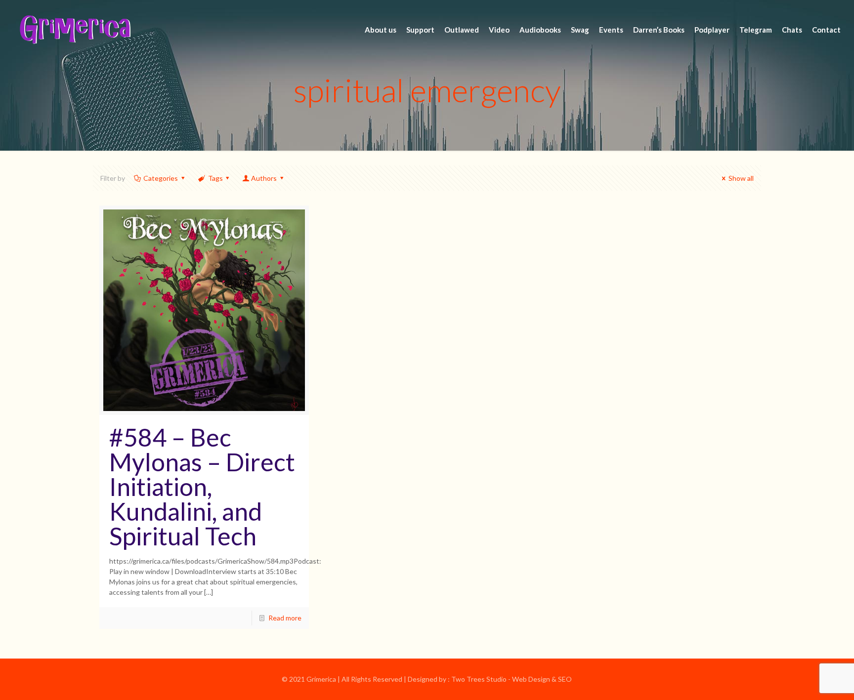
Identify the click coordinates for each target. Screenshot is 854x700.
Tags (215, 178)
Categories (160, 178)
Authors (264, 178)
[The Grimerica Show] (74, 29)
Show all (741, 178)
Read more (284, 618)
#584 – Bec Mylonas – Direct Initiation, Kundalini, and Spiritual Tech (202, 486)
